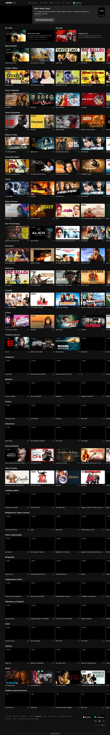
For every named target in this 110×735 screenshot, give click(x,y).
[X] (103, 721)
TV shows (68, 2)
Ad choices (8, 719)
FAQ (14, 719)
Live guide (34, 2)
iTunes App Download (87, 717)
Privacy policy (52, 716)
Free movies (56, 2)
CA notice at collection (64, 716)
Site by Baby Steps (100, 730)
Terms (45, 716)
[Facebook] (99, 721)
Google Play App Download (99, 717)
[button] (44, 20)
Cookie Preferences (55, 733)
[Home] (10, 3)
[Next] (105, 54)
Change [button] (103, 725)
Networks (78, 2)
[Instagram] (95, 721)
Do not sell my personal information (28, 719)
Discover (45, 2)
